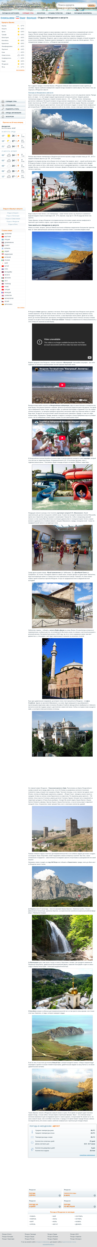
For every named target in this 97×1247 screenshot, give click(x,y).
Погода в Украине (53, 1239)
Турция (7, 289)
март (32, 1221)
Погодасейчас (32, 1194)
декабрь (78, 1224)
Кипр (6, 263)
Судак (4, 61)
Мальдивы (8, 272)
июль (55, 1221)
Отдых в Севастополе (13, 218)
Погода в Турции (52, 1234)
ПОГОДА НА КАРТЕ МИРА (10, 13)
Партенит (5, 49)
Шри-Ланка (8, 304)
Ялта (3, 67)
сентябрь (79, 1216)
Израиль (7, 248)
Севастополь (6, 55)
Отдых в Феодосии (13, 221)
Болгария (8, 233)
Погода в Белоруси (75, 1239)
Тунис (7, 286)
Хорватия (8, 295)
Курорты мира (7, 18)
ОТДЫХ (68, 13)
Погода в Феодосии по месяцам (62, 1212)
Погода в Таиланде (30, 1234)
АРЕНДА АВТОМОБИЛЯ (13, 113)
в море (70, 1194)
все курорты (20, 70)
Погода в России (29, 1239)
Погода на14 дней (33, 1205)
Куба (6, 269)
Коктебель (5, 40)
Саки (3, 52)
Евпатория (5, 37)
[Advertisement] (62, 25)
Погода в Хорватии (75, 1236)
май (54, 1216)
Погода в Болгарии (7, 1236)
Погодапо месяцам (69, 1205)
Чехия (7, 301)
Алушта (4, 28)
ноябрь (78, 1221)
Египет (7, 245)
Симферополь (6, 58)
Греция (7, 239)
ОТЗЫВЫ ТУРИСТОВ (55, 13)
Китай (7, 266)
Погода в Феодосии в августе (40, 93)
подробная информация (87, 1155)
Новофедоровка (7, 46)
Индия (7, 251)
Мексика (8, 278)
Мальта (7, 275)
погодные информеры (43, 1242)
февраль (33, 1219)
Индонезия (9, 254)
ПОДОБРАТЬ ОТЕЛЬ (12, 109)
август (55, 1224)
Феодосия (31, 18)
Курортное (5, 43)
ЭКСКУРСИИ (41, 13)
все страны (21, 307)
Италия (7, 260)
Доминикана (9, 242)
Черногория (9, 298)
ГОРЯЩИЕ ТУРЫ (28, 13)
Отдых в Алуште (12, 213)
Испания (8, 257)
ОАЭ (6, 281)
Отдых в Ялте (13, 224)
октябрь (78, 1219)
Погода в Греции (29, 1236)
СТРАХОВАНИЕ (11, 105)
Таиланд (8, 283)
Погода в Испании (53, 1236)
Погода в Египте (6, 1234)
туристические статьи (69, 1242)
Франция (8, 292)
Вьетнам (8, 236)
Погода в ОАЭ (74, 1234)
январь (32, 1216)
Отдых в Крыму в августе (13, 209)
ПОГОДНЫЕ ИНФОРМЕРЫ (83, 13)
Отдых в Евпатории (12, 216)
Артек (3, 31)
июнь (55, 1219)
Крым (22, 18)
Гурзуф (4, 34)
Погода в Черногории (8, 1239)
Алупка (4, 25)
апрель (32, 1224)
